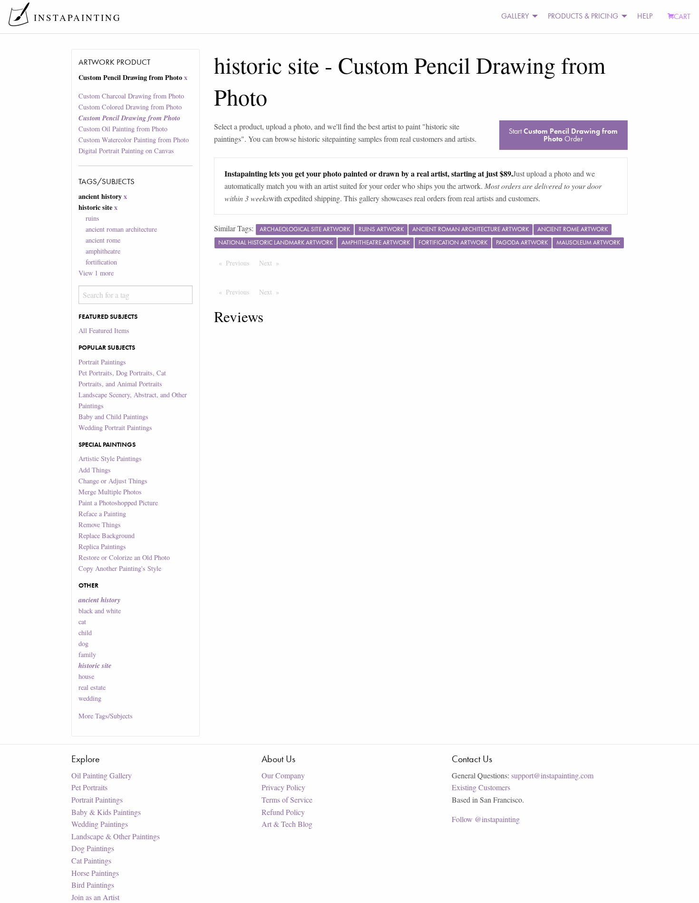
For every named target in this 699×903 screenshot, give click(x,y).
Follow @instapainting (486, 819)
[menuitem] (517, 16)
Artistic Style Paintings (110, 458)
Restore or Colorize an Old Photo (124, 557)
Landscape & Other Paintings (115, 836)
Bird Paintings (92, 885)
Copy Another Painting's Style (119, 568)
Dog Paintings (92, 848)
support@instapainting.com (552, 775)
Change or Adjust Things (112, 480)
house (86, 676)
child (85, 632)
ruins (92, 218)
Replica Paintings (102, 546)
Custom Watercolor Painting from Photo (133, 139)
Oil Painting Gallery (101, 775)
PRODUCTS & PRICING (583, 16)
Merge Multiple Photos (110, 491)
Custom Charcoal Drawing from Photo (131, 95)
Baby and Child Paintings (113, 416)
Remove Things (99, 524)
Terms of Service (287, 800)
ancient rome (103, 240)
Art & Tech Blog (287, 824)
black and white (99, 610)
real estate (92, 687)
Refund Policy (283, 812)
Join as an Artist (95, 897)
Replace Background (106, 535)
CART (682, 16)
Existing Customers (481, 787)
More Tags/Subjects (105, 715)
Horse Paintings (95, 873)
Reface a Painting (102, 513)
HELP (644, 16)
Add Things (94, 469)
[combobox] (135, 294)
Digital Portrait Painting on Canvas (126, 150)
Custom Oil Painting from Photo (122, 128)
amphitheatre (103, 250)
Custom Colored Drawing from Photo (130, 106)
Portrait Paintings (102, 361)
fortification (101, 261)
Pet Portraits (89, 787)
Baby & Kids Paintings (106, 812)
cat (82, 621)
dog (83, 643)
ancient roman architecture (121, 229)
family (87, 654)
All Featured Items (103, 330)
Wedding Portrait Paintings (115, 427)
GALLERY (515, 16)
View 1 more (96, 272)
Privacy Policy (283, 787)
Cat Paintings (91, 860)
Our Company (283, 775)
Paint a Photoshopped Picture (118, 502)
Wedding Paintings (99, 824)
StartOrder (563, 135)
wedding (89, 698)
